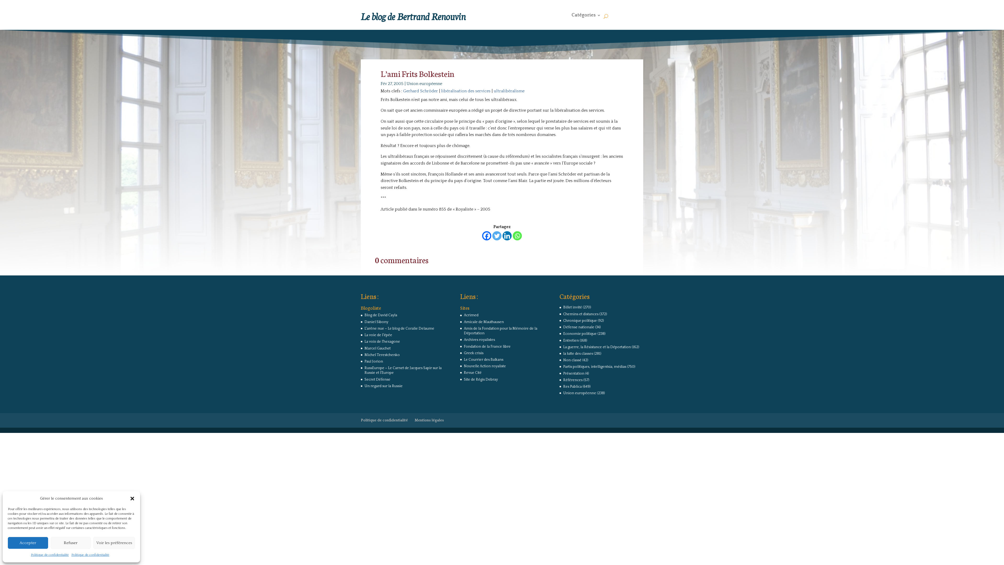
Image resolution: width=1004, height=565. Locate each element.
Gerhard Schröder (420, 91)
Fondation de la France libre (487, 346)
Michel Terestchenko (382, 355)
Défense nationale (578, 327)
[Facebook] (486, 235)
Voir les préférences (114, 543)
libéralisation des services (465, 91)
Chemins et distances (580, 314)
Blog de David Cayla (380, 315)
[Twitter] (496, 235)
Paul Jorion (373, 361)
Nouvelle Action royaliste (485, 366)
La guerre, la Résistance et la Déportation (597, 347)
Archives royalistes (479, 340)
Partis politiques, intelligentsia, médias (594, 367)
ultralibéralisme (509, 91)
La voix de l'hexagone (382, 342)
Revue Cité (473, 373)
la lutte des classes (578, 354)
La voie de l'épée (378, 335)
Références (573, 380)
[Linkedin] (507, 235)
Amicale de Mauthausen (484, 322)
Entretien (571, 340)
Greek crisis (473, 353)
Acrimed (471, 315)
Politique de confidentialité (50, 555)
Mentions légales (429, 420)
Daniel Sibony (376, 322)
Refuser (70, 543)
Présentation (573, 373)
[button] (132, 498)
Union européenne (424, 83)
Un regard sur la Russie (383, 386)
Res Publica (572, 387)
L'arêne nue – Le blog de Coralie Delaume (399, 328)
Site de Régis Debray (481, 379)
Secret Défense (377, 379)
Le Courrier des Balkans (483, 360)
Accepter (28, 543)
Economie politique (580, 334)
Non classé (572, 360)
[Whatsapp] (517, 235)
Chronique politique (580, 321)
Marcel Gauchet (377, 348)
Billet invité (572, 307)
